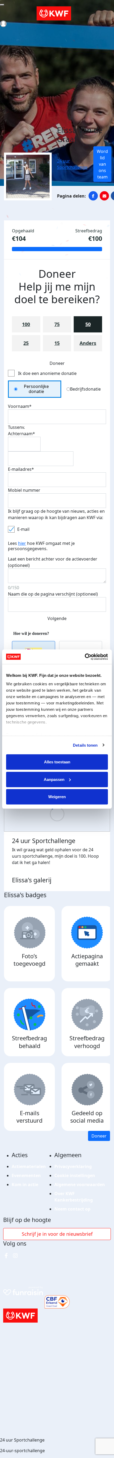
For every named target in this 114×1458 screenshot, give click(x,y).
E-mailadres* (21, 469)
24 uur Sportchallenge (72, 164)
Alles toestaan (57, 762)
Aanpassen (54, 779)
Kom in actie (25, 1184)
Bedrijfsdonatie (85, 389)
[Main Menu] (2, 5)
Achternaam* (21, 434)
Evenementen (26, 1175)
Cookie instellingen (74, 1175)
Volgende (57, 618)
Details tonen (85, 745)
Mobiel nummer (24, 490)
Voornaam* (20, 406)
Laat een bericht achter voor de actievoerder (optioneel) (52, 562)
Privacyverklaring (73, 1166)
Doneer (99, 1136)
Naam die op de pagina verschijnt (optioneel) (53, 594)
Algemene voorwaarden (79, 1184)
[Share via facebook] (93, 195)
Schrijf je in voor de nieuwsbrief (57, 1234)
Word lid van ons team (102, 164)
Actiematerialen (29, 1166)
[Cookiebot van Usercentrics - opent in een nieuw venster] (85, 656)
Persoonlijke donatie (36, 388)
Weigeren (57, 796)
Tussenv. (16, 427)
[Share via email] (104, 195)
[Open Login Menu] (3, 23)
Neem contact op (72, 1209)
